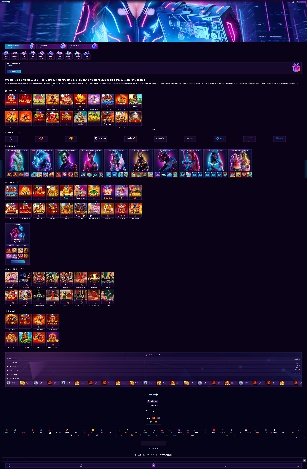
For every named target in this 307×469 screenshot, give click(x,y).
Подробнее (17, 262)
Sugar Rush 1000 (13, 370)
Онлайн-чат (151, 444)
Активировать (13, 71)
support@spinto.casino (154, 442)
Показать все (299, 437)
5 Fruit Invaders (13, 359)
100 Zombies (12, 366)
